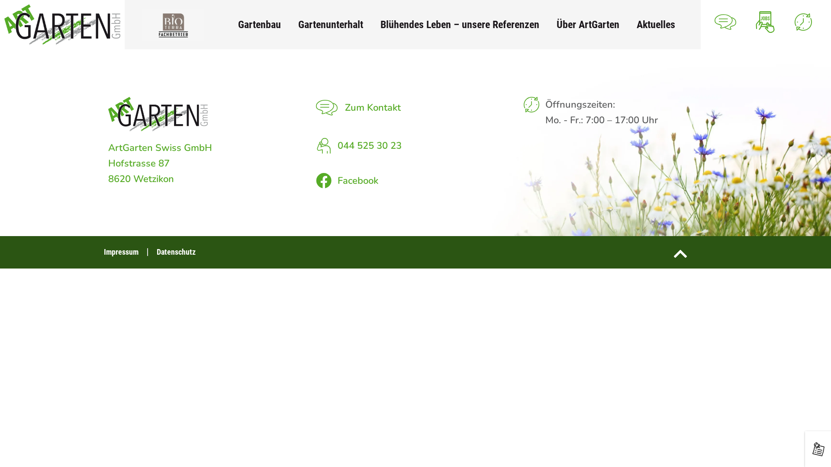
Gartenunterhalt (330, 24)
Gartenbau (259, 24)
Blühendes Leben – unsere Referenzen (459, 24)
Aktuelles (656, 24)
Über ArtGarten (588, 24)
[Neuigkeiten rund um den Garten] (818, 449)
